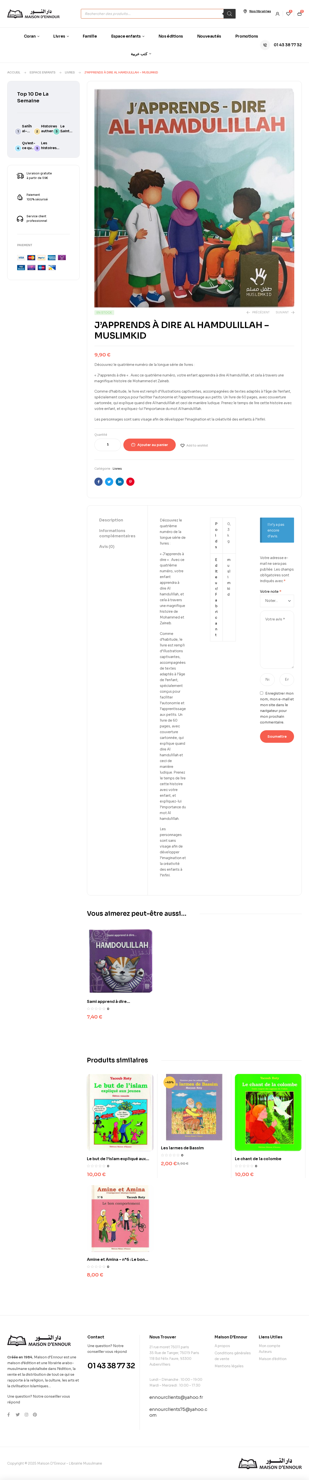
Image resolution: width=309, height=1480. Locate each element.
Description (111, 520)
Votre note (270, 591)
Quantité (100, 434)
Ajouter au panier (152, 445)
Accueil (13, 72)
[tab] (117, 520)
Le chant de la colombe (258, 1158)
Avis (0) (106, 546)
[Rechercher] (230, 14)
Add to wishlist (197, 445)
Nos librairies (260, 11)
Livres (70, 72)
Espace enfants (43, 72)
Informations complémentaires (117, 533)
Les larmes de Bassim (182, 1148)
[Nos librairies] (245, 11)
